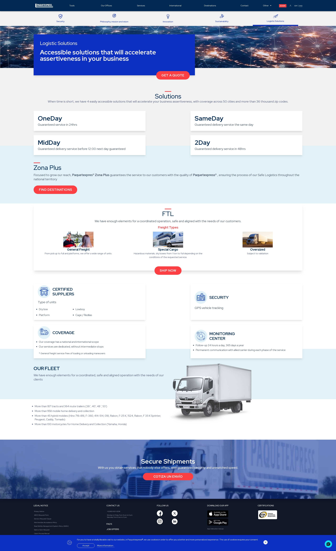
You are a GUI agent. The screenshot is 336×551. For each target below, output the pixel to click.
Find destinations (55, 190)
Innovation (168, 21)
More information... (105, 545)
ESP (295, 6)
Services (141, 5)
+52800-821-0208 (113, 511)
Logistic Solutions (275, 21)
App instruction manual (215, 529)
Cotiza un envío (168, 476)
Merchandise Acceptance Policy (45, 522)
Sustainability (221, 21)
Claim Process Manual (41, 533)
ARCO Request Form (41, 515)
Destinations (210, 5)
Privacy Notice (39, 511)
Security (60, 21)
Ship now (168, 270)
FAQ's (109, 524)
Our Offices (106, 5)
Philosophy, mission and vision (114, 21)
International (175, 5)
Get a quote (172, 75)
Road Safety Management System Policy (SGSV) (51, 526)
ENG (300, 6)
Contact (244, 5)
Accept (85, 545)
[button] (328, 544)
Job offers (112, 529)
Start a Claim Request (41, 530)
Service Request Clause (42, 519)
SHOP (282, 6)
